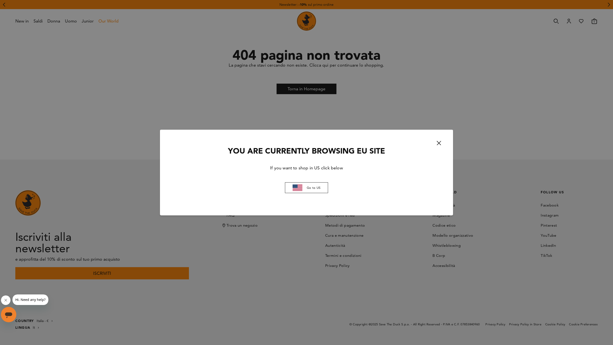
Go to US (313, 188)
